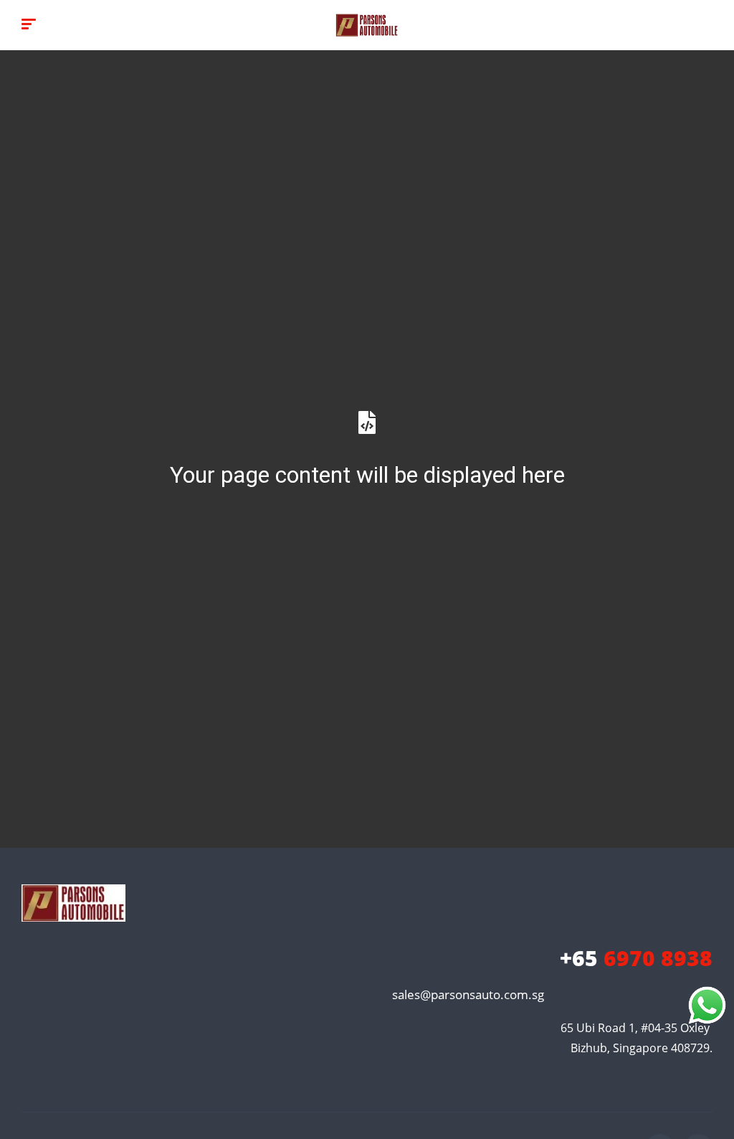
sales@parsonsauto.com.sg (468, 994)
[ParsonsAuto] (367, 25)
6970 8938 (636, 958)
